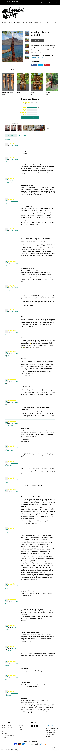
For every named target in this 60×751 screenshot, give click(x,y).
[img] (30, 102)
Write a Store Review (30, 118)
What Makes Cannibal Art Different (33, 22)
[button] (23, 107)
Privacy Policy (20, 730)
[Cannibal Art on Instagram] (34, 726)
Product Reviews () (23, 135)
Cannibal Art (14, 146)
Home (4, 22)
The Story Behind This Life (8, 726)
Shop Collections (14, 22)
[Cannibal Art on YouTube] (37, 726)
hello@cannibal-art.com (37, 57)
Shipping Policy (20, 726)
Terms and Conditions (21, 732)
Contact (55, 22)
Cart (57, 2)
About (48, 22)
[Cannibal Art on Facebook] (32, 726)
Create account (49, 2)
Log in (42, 2)
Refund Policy (20, 728)
